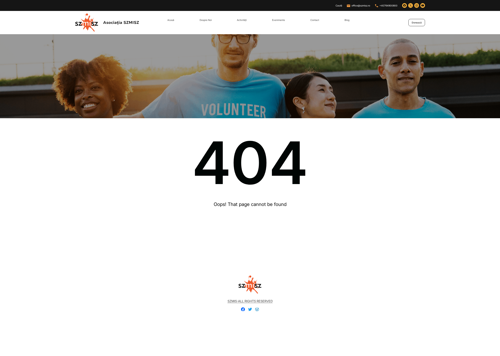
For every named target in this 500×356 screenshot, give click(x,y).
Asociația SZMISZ (121, 22)
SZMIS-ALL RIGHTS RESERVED (250, 301)
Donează (417, 22)
